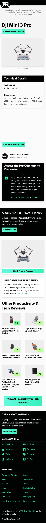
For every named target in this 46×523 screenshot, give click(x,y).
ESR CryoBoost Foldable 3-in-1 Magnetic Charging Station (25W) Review (10, 384)
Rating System (29, 496)
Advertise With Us (9, 475)
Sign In (35, 197)
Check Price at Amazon (13, 32)
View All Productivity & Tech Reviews (23, 401)
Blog (4, 488)
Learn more (28, 14)
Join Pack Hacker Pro (20, 197)
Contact (26, 492)
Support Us (28, 479)
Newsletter (6, 492)
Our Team (6, 496)
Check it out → (23, 293)
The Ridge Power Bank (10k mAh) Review (32, 382)
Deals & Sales (29, 488)
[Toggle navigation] (43, 2)
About (4, 479)
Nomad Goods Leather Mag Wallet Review (10, 331)
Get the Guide (9, 230)
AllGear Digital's (28, 511)
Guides (26, 483)
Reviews (5, 483)
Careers (26, 475)
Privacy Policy (29, 501)
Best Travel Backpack (11, 501)
